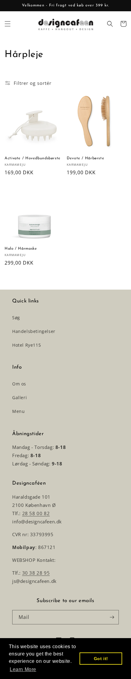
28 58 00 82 (36, 513)
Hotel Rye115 (26, 345)
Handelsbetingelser (33, 331)
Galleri (19, 397)
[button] (7, 24)
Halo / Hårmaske (21, 249)
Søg (16, 317)
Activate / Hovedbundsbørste (33, 158)
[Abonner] (112, 617)
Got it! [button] (101, 658)
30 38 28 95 (36, 573)
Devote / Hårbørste (85, 158)
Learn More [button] (23, 669)
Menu (18, 411)
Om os (19, 384)
